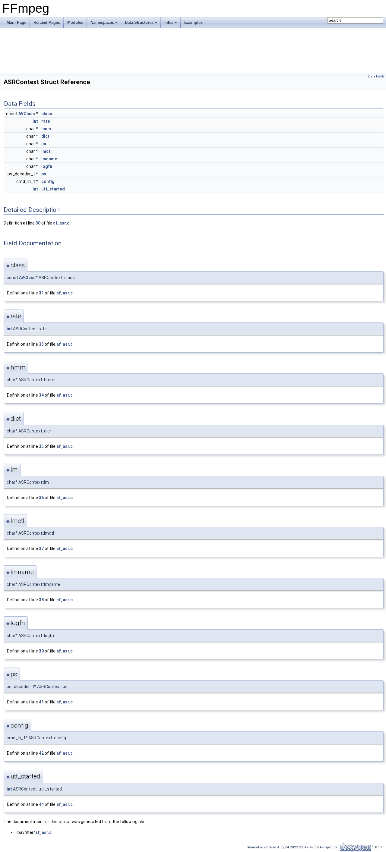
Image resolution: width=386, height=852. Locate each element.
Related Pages (46, 22)
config (48, 181)
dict (45, 136)
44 (41, 804)
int (35, 121)
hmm (46, 128)
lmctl (46, 151)
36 (41, 497)
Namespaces (102, 22)
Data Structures (139, 22)
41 (41, 702)
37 (41, 548)
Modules (75, 22)
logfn (46, 166)
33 (41, 344)
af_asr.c (61, 223)
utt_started (53, 189)
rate (45, 121)
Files (168, 22)
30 (38, 223)
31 (41, 293)
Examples (193, 22)
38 (41, 599)
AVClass (26, 113)
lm (43, 143)
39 (41, 651)
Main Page (16, 22)
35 (41, 446)
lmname (49, 158)
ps (43, 173)
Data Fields (376, 76)
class (46, 113)
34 (41, 395)
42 (41, 753)
